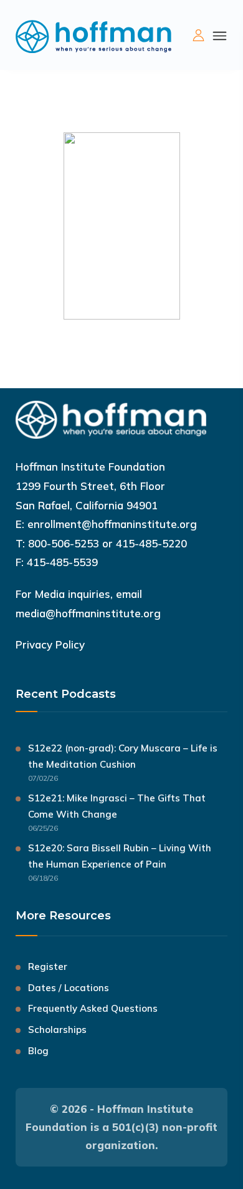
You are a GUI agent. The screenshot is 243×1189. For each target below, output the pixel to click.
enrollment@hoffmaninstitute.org (112, 524)
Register (47, 966)
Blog (38, 1051)
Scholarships (57, 1029)
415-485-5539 (62, 562)
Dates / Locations (68, 988)
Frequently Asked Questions (93, 1008)
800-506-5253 (63, 543)
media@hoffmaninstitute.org (88, 613)
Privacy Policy (50, 644)
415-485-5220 (151, 543)
